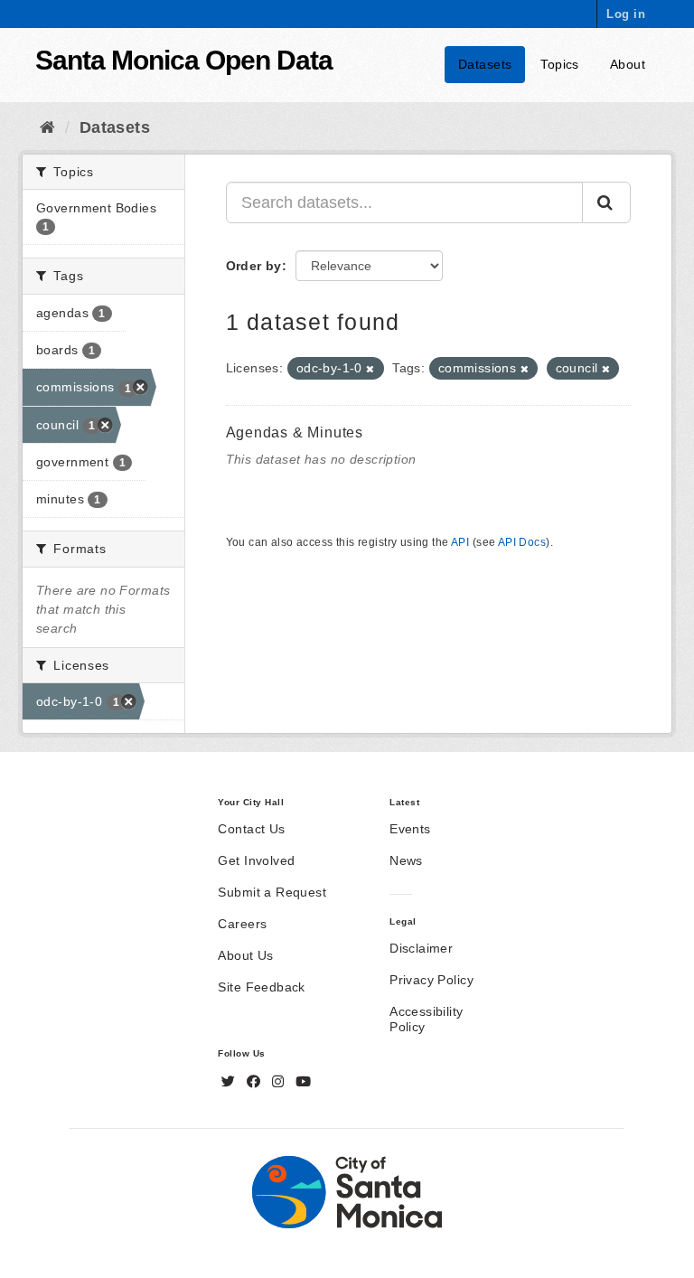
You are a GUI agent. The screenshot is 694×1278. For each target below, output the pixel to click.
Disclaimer (421, 948)
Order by (254, 265)
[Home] (47, 127)
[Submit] (606, 202)
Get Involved (256, 860)
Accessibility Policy (426, 1019)
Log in (625, 14)
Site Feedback (261, 987)
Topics (559, 64)
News (406, 860)
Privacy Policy (431, 980)
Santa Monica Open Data (184, 60)
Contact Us (251, 829)
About (627, 64)
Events (410, 829)
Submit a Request (272, 892)
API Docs (522, 542)
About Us (245, 955)
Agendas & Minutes (295, 432)
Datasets (484, 64)
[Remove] (370, 368)
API (460, 542)
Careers (242, 923)
